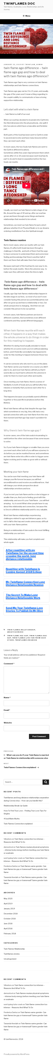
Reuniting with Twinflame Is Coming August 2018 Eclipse (24, 570)
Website (8, 723)
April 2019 (8, 904)
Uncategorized (15, 632)
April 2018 (8, 928)
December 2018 (11, 914)
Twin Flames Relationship (21, 630)
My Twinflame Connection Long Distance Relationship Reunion (25, 583)
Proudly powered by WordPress (16, 1054)
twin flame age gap (17, 636)
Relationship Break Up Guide (16, 806)
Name (7, 697)
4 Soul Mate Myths (12, 819)
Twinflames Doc (19, 3)
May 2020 (8, 899)
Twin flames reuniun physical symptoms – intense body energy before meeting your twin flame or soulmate (26, 850)
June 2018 (8, 923)
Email (7, 710)
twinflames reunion (26, 640)
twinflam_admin (34, 64)
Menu (27, 16)
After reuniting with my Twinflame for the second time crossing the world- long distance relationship (25, 554)
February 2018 (10, 934)
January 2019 (9, 909)
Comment (9, 664)
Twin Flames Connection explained (18, 824)
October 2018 (10, 919)
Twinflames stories (12, 954)
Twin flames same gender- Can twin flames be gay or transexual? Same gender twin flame (25, 869)
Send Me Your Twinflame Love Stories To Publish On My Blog (24, 609)
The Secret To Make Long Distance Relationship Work (23, 596)
